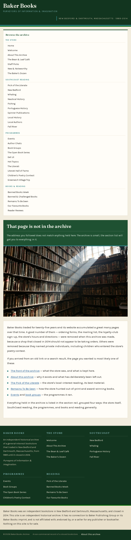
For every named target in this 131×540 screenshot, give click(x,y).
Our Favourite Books (18, 205)
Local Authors (15, 122)
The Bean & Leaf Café (19, 59)
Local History (14, 117)
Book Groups (14, 148)
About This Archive (17, 55)
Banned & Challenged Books (22, 196)
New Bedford (14, 90)
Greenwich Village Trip (19, 180)
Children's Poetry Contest (21, 175)
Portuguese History (18, 108)
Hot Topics (13, 161)
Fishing (11, 103)
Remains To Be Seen (18, 201)
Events (11, 138)
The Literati (13, 166)
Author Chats (15, 143)
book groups (33, 394)
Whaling (12, 94)
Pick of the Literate (17, 85)
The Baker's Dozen (17, 73)
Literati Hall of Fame (18, 170)
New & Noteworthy (17, 68)
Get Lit (11, 157)
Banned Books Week (18, 192)
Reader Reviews (15, 210)
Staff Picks (13, 64)
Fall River (12, 126)
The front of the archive (25, 370)
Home (11, 45)
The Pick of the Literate (25, 382)
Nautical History (16, 99)
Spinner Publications (19, 112)
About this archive (22, 376)
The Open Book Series (19, 152)
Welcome (12, 50)
